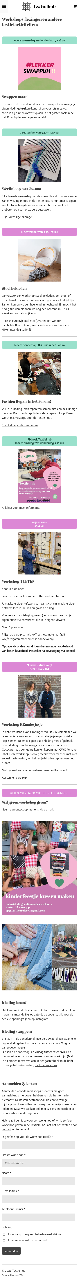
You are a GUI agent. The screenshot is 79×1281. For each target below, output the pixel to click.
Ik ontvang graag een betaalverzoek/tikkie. (35, 1234)
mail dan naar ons (46, 1065)
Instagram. (42, 1019)
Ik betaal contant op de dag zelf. (28, 1240)
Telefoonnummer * (13, 1209)
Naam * (6, 1173)
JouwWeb (19, 1275)
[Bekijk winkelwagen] (75, 6)
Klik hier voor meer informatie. (21, 508)
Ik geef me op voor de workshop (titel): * (27, 1137)
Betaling (7, 1227)
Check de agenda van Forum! (20, 425)
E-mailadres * (10, 1191)
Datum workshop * (14, 1155)
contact (6, 1129)
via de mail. (46, 809)
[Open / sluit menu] (4, 6)
